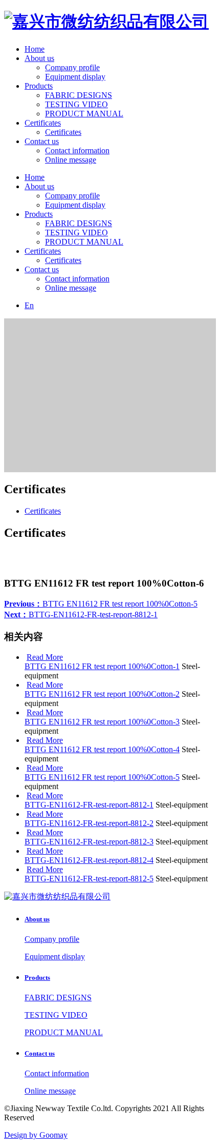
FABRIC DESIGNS (78, 95)
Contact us (42, 141)
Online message (70, 159)
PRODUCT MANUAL (84, 113)
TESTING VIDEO (76, 104)
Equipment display (75, 76)
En (29, 305)
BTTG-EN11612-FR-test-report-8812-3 (89, 841)
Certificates (43, 122)
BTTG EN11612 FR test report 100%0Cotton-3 (102, 721)
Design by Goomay (36, 1135)
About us (39, 58)
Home (35, 49)
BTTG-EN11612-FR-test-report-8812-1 (81, 614)
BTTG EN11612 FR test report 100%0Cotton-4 (102, 749)
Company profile (72, 67)
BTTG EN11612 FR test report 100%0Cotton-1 (102, 666)
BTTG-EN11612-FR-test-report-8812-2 (89, 823)
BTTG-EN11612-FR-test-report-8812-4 (89, 860)
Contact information (77, 150)
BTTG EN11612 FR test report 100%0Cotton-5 (100, 603)
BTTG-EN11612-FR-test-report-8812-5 (89, 878)
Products (39, 86)
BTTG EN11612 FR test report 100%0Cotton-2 (102, 694)
